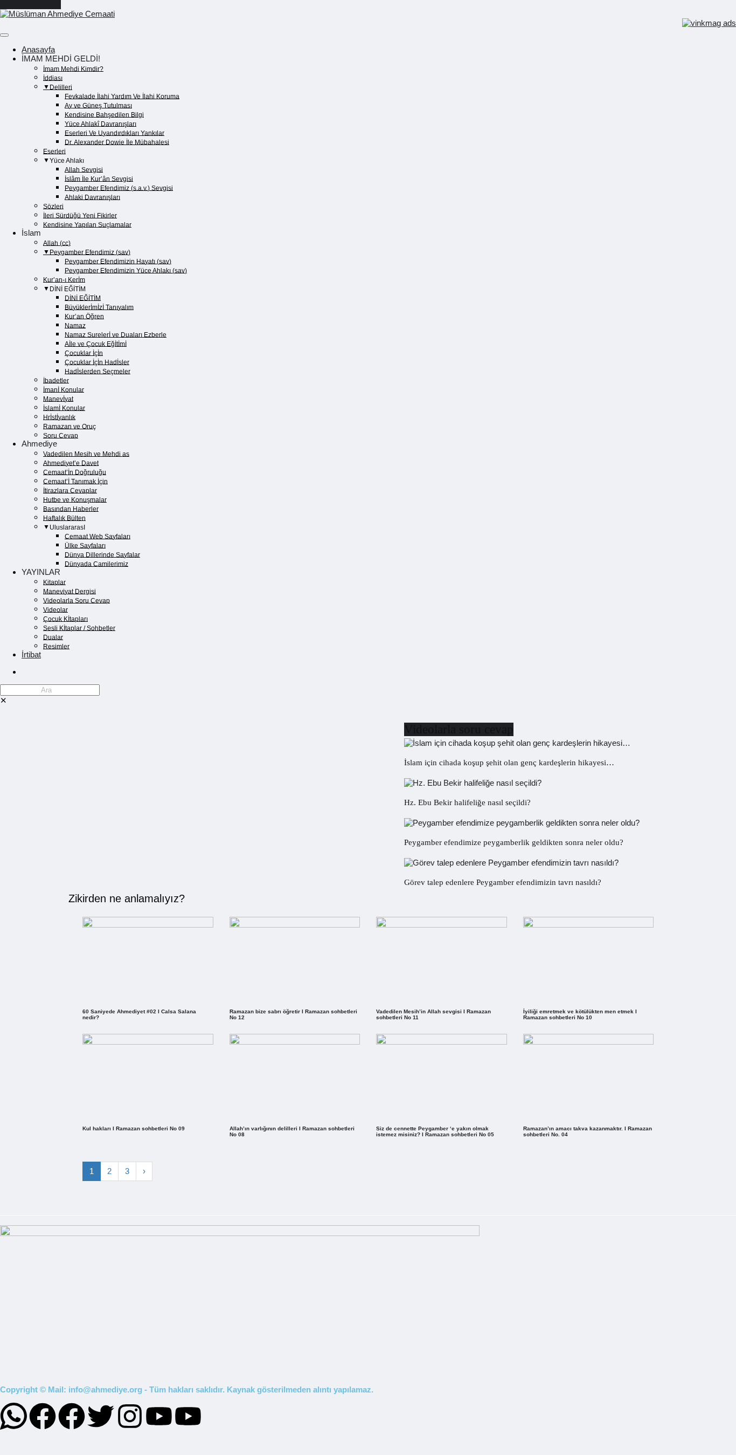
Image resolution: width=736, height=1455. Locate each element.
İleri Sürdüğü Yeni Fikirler (80, 215)
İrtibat (31, 654)
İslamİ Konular (64, 407)
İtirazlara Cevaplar (70, 490)
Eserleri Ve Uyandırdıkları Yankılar (114, 132)
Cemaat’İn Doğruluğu (74, 472)
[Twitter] (100, 1416)
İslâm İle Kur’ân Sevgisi (99, 178)
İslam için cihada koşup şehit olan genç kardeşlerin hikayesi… (509, 762)
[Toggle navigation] (4, 35)
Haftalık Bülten (64, 517)
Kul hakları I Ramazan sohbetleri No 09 (133, 1128)
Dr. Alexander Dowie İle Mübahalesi (117, 142)
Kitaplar (54, 582)
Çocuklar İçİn (84, 352)
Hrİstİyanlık (59, 417)
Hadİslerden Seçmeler (97, 371)
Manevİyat (58, 398)
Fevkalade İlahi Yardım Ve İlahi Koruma (122, 96)
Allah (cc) (57, 242)
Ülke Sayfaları (85, 545)
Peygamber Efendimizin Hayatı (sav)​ (118, 261)
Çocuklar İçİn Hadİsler (97, 362)
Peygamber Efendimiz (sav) (90, 252)
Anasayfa (38, 49)
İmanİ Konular (63, 389)
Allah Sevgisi (84, 169)
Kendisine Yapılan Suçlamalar (87, 224)
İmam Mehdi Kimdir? (73, 68)
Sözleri (53, 206)
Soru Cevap (60, 435)
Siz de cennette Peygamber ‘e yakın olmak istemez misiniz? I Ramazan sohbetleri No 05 (435, 1131)
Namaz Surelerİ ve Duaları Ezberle (115, 334)
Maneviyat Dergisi (69, 591)
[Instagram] (129, 1416)
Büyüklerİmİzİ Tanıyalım (99, 307)
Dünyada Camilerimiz (96, 563)
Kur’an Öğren (84, 316)
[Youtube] (158, 1416)
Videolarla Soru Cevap (76, 600)
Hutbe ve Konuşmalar (75, 499)
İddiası (53, 77)
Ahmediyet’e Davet (71, 462)
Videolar (55, 609)
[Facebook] (42, 1416)
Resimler (56, 646)
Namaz (75, 325)
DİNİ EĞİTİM (83, 297)
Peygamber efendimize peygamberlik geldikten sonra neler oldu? (513, 842)
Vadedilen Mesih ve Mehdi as (86, 453)
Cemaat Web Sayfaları (97, 536)
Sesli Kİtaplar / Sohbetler (79, 628)
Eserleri (54, 151)
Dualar (53, 637)
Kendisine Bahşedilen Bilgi (104, 114)
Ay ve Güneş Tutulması (98, 105)
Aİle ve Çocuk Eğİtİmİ (96, 343)
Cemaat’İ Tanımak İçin (75, 481)
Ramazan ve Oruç (69, 426)
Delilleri (61, 87)
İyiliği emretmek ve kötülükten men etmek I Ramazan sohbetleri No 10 (580, 1014)
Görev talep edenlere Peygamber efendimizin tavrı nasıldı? (502, 882)
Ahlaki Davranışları (92, 197)
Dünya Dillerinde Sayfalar (102, 554)
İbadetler (56, 380)
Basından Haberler (71, 508)
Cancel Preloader (30, 4)
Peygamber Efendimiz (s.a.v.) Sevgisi (119, 187)
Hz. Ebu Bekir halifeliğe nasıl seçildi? (467, 802)
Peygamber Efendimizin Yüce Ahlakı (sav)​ (126, 270)
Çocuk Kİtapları (65, 618)
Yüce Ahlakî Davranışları (100, 123)
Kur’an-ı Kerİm (64, 279)
